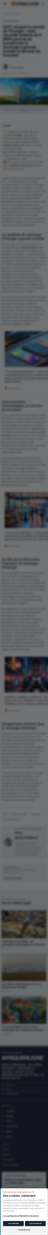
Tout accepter (35, 1223)
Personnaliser (24, 1230)
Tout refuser (13, 1223)
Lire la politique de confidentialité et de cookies (21, 1216)
